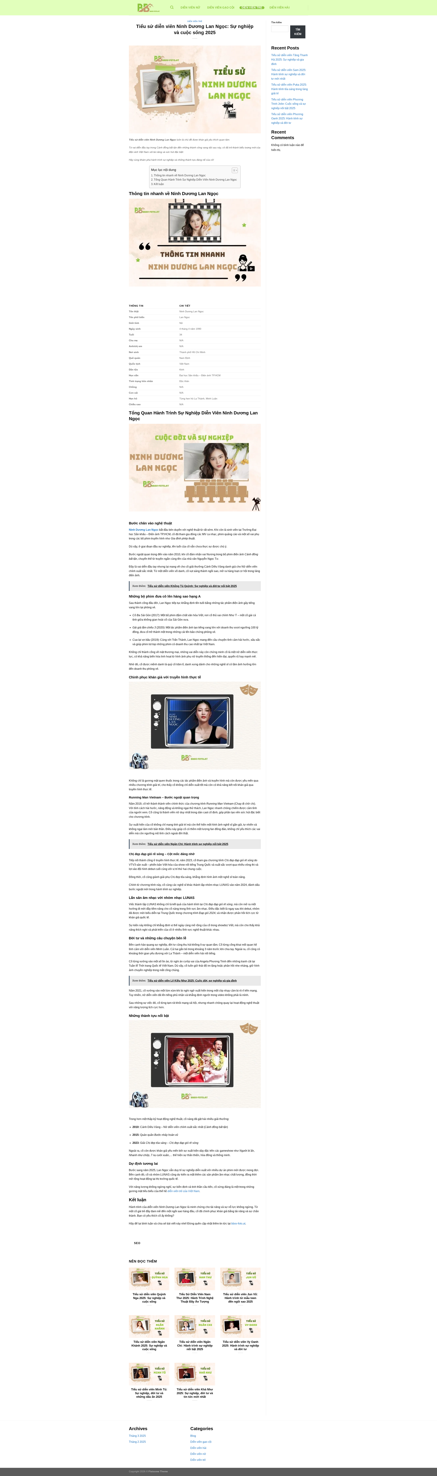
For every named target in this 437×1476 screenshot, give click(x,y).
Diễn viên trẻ (252, 7)
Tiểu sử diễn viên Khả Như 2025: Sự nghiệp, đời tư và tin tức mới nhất (195, 1393)
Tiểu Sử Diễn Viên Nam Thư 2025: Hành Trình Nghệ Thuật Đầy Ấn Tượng (194, 1298)
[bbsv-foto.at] (146, 7)
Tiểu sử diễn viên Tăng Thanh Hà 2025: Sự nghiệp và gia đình (289, 59)
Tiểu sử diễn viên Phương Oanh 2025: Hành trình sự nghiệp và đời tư (287, 118)
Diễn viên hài (280, 7)
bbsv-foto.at (238, 1223)
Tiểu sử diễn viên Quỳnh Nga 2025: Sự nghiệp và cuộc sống (149, 1298)
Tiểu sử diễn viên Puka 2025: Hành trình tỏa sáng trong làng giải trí (289, 89)
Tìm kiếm (276, 22)
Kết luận (159, 184)
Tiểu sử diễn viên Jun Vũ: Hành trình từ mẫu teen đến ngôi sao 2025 (240, 1298)
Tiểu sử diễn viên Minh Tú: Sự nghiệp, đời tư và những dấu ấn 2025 (149, 1393)
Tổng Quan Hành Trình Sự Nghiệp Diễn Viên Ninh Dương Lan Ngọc (195, 179)
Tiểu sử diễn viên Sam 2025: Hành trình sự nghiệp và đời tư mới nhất (288, 74)
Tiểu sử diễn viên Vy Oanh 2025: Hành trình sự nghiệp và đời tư (240, 1345)
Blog (193, 1435)
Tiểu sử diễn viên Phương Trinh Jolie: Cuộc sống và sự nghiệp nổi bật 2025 (288, 104)
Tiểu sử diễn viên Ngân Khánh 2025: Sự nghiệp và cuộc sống (149, 1345)
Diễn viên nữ (190, 7)
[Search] (171, 7)
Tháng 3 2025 (137, 1435)
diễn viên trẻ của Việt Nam (183, 1191)
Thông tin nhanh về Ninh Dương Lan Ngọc (180, 175)
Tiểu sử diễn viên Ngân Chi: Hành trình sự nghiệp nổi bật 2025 (195, 1345)
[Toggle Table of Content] (233, 170)
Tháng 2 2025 (137, 1441)
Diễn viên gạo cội (220, 7)
